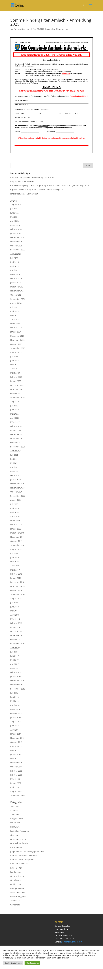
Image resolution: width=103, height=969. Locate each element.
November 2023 (17, 340)
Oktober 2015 (16, 713)
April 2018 (14, 615)
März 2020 (15, 520)
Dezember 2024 (17, 286)
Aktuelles (51, 29)
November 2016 (17, 684)
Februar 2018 (16, 623)
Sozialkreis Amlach (18, 892)
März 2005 (15, 779)
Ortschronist (16, 880)
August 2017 (15, 647)
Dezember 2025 (17, 237)
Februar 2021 (16, 475)
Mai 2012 (14, 758)
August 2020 (15, 500)
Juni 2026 (14, 213)
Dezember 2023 (17, 336)
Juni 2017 (14, 656)
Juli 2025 (14, 258)
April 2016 (14, 705)
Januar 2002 (15, 783)
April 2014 (14, 730)
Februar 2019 (16, 574)
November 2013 (17, 738)
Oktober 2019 (16, 541)
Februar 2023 (16, 377)
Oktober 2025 (16, 245)
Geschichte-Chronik (19, 843)
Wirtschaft (15, 904)
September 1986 (17, 795)
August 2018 (15, 598)
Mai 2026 (14, 217)
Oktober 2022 (16, 393)
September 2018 (17, 594)
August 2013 (15, 746)
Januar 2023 (15, 381)
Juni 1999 (14, 787)
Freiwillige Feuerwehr (20, 831)
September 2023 (17, 348)
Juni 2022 (14, 409)
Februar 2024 (16, 327)
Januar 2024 (15, 332)
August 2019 (15, 549)
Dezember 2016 (17, 680)
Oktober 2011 (16, 766)
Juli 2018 (14, 602)
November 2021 (17, 438)
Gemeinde (15, 835)
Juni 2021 (14, 459)
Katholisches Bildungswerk (22, 859)
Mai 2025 (14, 266)
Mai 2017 (14, 660)
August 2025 (15, 254)
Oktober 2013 (16, 742)
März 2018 (15, 619)
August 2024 (15, 303)
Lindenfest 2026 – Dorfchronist (24, 193)
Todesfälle (15, 900)
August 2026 (15, 204)
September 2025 (17, 249)
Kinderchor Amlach (19, 863)
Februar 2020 (16, 524)
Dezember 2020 (17, 483)
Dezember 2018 (17, 582)
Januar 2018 (15, 627)
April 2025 (14, 270)
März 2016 (15, 709)
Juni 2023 (14, 360)
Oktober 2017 (16, 639)
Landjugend (15, 872)
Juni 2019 (14, 557)
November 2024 (17, 290)
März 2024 (15, 323)
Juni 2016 (14, 697)
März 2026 (15, 225)
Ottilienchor (15, 884)
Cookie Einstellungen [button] (13, 963)
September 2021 (17, 446)
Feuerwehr (15, 822)
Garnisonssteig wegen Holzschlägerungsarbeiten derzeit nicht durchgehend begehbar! (49, 185)
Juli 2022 (14, 405)
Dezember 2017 (17, 631)
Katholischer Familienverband (23, 855)
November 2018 (17, 586)
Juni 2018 (14, 606)
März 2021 (15, 471)
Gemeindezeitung (18, 839)
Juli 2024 (14, 307)
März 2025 (15, 274)
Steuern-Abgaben (18, 896)
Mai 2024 (14, 315)
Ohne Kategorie (17, 876)
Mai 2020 (14, 512)
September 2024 (17, 299)
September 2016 (17, 689)
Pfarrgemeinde (17, 888)
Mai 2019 (14, 561)
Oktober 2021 (16, 442)
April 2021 (14, 467)
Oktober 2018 (16, 590)
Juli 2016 (14, 693)
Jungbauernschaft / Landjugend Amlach (28, 851)
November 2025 (17, 241)
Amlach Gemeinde (22, 29)
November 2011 (17, 762)
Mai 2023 (14, 364)
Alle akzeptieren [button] (32, 963)
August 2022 (15, 401)
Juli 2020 (14, 504)
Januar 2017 (15, 676)
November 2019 (17, 537)
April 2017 (14, 664)
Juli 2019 (14, 553)
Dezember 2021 (17, 434)
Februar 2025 (16, 278)
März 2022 (15, 422)
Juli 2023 (14, 356)
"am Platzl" (15, 806)
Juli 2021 (14, 455)
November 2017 (17, 635)
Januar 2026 (15, 233)
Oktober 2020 (16, 491)
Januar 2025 (15, 282)
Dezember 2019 (17, 533)
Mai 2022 (14, 414)
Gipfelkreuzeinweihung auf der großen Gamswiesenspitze (36, 189)
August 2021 (15, 450)
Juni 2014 (14, 725)
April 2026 (14, 221)
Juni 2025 (14, 262)
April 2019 (14, 565)
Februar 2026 (16, 229)
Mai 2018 (14, 610)
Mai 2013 (14, 750)
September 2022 (17, 397)
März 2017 (15, 668)
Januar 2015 (15, 717)
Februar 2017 (16, 672)
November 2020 (17, 487)
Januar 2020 (15, 529)
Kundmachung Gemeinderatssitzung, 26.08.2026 (32, 177)
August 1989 (15, 791)
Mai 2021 (14, 463)
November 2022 (17, 389)
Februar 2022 (16, 426)
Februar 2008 (16, 775)
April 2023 (14, 368)
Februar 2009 (16, 771)
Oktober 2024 (16, 295)
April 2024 (14, 319)
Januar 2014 (15, 734)
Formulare (15, 827)
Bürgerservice (62, 29)
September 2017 (17, 643)
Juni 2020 (14, 508)
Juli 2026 (14, 208)
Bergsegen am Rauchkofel (22, 181)
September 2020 (17, 496)
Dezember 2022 (17, 385)
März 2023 (15, 373)
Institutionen (16, 847)
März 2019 (15, 570)
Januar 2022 (15, 430)
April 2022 (14, 418)
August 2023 (15, 352)
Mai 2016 (14, 701)
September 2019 (17, 545)
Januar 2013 (15, 754)
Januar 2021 (15, 479)
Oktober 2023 (16, 344)
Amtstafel (14, 814)
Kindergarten (16, 868)
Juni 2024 (14, 311)
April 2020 (14, 516)
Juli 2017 (14, 651)
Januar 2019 (15, 578)
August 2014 (15, 721)
